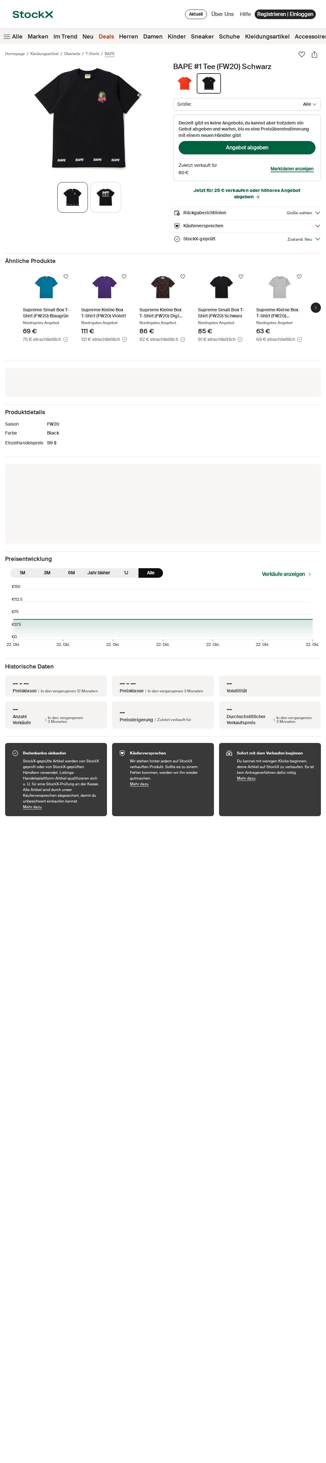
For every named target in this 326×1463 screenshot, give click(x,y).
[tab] (72, 197)
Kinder (177, 36)
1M (22, 573)
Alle (17, 36)
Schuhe (229, 36)
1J (126, 573)
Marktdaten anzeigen (292, 169)
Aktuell (196, 14)
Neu (88, 36)
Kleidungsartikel (267, 36)
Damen (153, 36)
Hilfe (245, 14)
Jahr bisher (99, 573)
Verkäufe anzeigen (283, 574)
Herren (128, 36)
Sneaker (202, 36)
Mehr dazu (62, 806)
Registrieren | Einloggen (285, 14)
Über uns (223, 16)
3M (47, 573)
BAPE (110, 53)
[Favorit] (301, 54)
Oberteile (72, 53)
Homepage (15, 53)
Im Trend (65, 36)
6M (71, 573)
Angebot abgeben (247, 147)
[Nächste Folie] (316, 307)
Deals (106, 36)
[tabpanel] (88, 119)
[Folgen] (66, 276)
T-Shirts (92, 53)
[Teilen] (314, 54)
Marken (38, 36)
